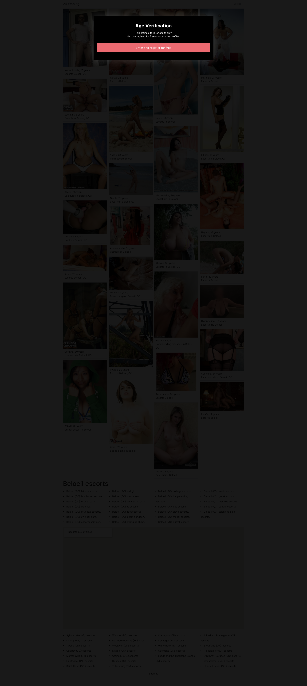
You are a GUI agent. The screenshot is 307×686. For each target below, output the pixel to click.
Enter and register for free (153, 47)
